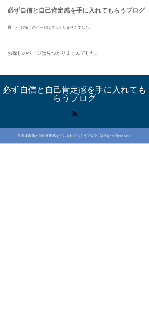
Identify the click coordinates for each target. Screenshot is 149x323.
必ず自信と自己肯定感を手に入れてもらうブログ (76, 10)
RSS (74, 113)
